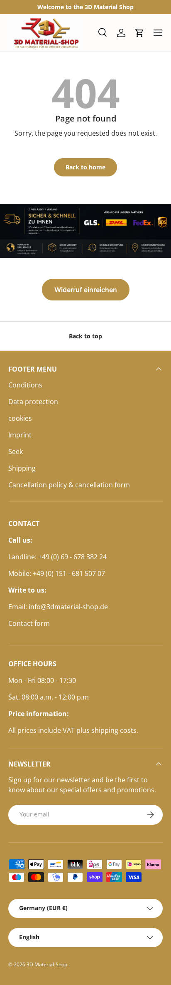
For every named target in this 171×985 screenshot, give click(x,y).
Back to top (85, 336)
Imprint (20, 434)
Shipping (22, 468)
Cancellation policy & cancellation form (69, 484)
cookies (20, 418)
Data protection (33, 401)
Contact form (29, 623)
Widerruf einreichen (85, 289)
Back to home (85, 167)
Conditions (25, 385)
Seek (15, 451)
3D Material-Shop (47, 964)
